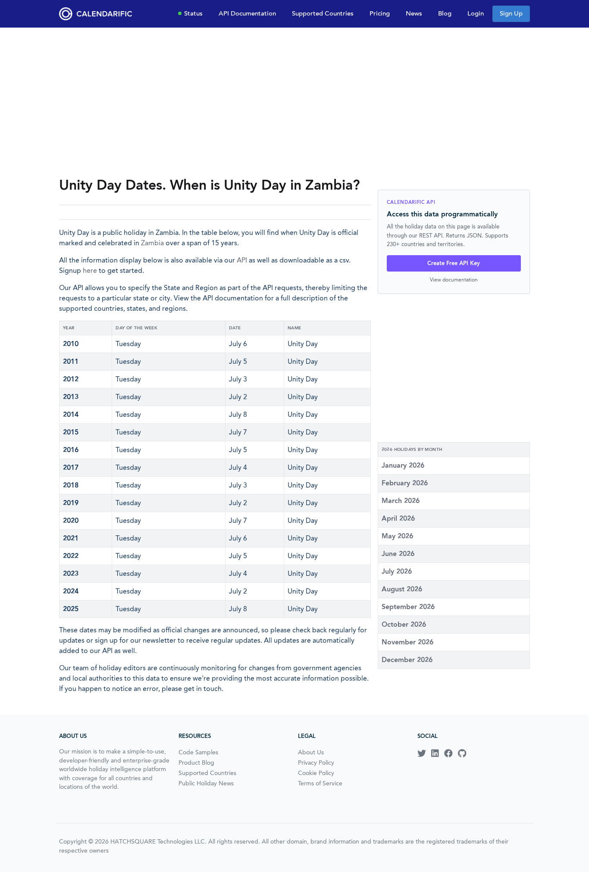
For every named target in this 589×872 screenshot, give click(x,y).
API (242, 260)
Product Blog (196, 762)
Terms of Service (320, 783)
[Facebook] (448, 753)
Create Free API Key (453, 263)
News (414, 13)
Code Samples (198, 752)
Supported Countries (323, 13)
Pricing (380, 13)
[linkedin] (435, 753)
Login (475, 13)
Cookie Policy (316, 772)
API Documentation (247, 13)
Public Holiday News (206, 783)
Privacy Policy (316, 762)
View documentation (454, 279)
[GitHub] (462, 753)
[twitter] (421, 753)
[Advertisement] (294, 101)
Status (193, 13)
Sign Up (511, 13)
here (90, 270)
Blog (444, 13)
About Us (311, 752)
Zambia (152, 243)
